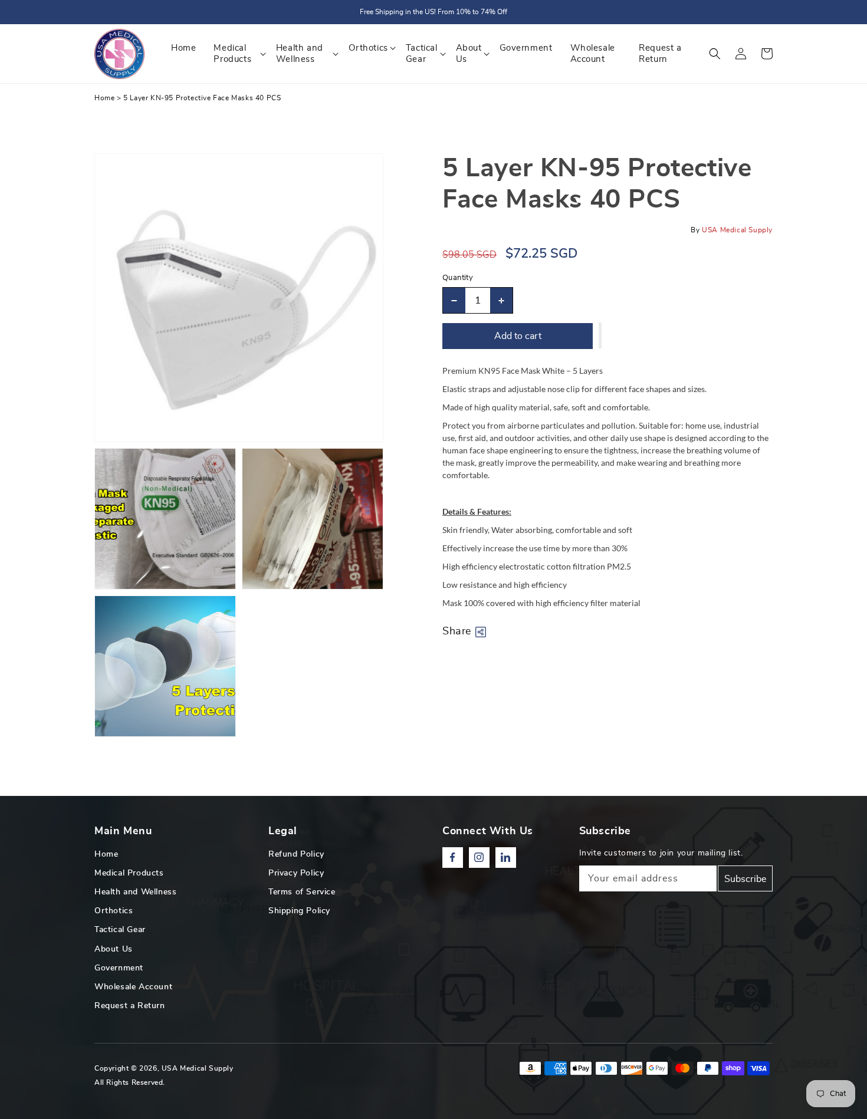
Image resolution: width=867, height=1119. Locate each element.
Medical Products (129, 873)
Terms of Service (302, 892)
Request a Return (129, 1006)
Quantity (457, 278)
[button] (715, 54)
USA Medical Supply (198, 1068)
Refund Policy (296, 854)
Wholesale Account (133, 987)
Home (104, 97)
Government (118, 968)
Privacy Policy (296, 873)
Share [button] (456, 631)
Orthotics (113, 911)
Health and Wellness (135, 892)
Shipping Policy (299, 911)
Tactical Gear (120, 930)
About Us (113, 949)
